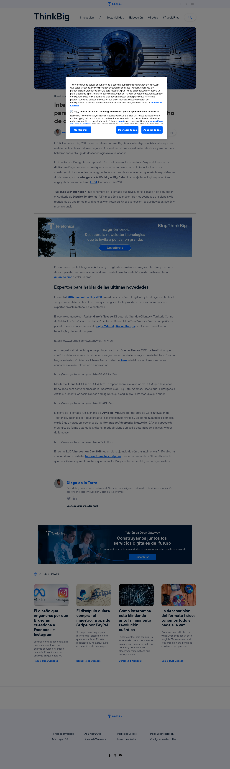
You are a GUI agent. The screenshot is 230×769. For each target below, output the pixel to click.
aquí (121, 121)
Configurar (80, 129)
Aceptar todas (152, 129)
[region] (116, 108)
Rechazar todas (127, 129)
